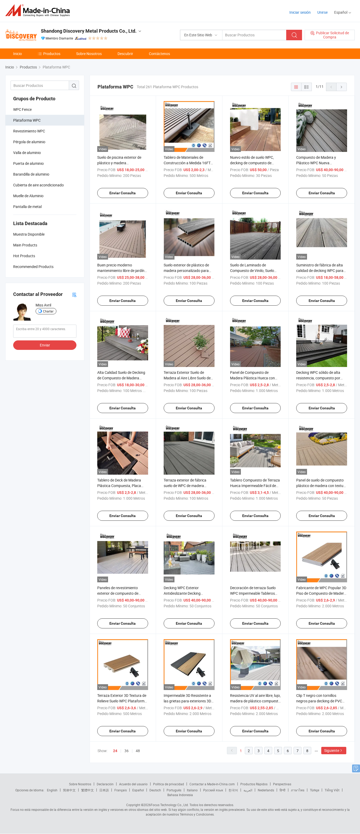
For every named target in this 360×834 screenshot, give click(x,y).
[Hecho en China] (39, 10)
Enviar (45, 345)
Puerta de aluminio (28, 163)
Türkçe (314, 790)
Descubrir (125, 53)
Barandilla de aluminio (31, 174)
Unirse (322, 12)
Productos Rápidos (253, 784)
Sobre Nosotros (89, 53)
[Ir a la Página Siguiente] (342, 87)
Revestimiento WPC (29, 130)
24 (115, 751)
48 (138, 750)
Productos (51, 53)
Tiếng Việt (332, 790)
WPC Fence (22, 109)
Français (120, 790)
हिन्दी (282, 790)
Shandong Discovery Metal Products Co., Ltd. (89, 31)
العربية (248, 790)
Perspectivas (282, 784)
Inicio (17, 53)
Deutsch (155, 790)
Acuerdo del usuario (133, 784)
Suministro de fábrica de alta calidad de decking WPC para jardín (319, 270)
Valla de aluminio (27, 152)
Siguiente (331, 750)
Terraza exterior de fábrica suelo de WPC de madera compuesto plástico (185, 486)
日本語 (104, 790)
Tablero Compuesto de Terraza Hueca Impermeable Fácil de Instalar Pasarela (255, 486)
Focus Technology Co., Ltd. (170, 805)
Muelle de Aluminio (28, 195)
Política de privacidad (168, 784)
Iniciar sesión (300, 12)
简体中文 (69, 790)
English (52, 790)
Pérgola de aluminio (29, 141)
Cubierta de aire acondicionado (38, 184)
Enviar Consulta (122, 193)
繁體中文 (87, 790)
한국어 (233, 790)
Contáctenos (159, 53)
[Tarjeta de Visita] (74, 294)
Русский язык (213, 790)
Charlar (48, 311)
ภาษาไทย (297, 790)
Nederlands (266, 790)
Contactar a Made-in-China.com (212, 784)
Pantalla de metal (27, 206)
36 (126, 750)
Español (138, 790)
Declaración (105, 784)
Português (174, 790)
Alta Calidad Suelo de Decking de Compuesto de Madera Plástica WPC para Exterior (121, 378)
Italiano (192, 790)
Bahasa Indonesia (180, 795)
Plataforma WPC (27, 120)
